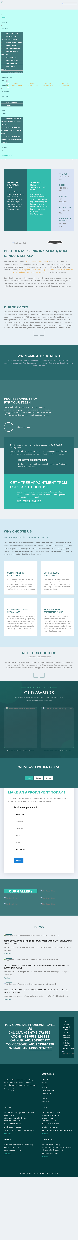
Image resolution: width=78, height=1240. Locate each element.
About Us (45, 1079)
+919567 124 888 (17, 85)
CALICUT (32, 83)
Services (44, 1082)
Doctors (5, 86)
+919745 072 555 (33, 85)
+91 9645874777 (48, 85)
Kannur (48, 778)
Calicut (40, 261)
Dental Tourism (47, 1093)
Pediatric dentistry (38, 269)
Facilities (44, 1088)
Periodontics (9, 272)
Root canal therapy (53, 269)
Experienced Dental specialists (18, 611)
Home (4, 17)
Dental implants (24, 269)
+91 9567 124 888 (36, 1036)
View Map (7, 1133)
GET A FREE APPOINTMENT (29, 501)
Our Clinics (3, 112)
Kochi (46, 261)
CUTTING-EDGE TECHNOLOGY (51, 574)
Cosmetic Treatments (35, 272)
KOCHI (16, 83)
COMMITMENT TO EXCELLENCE (16, 574)
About (4, 23)
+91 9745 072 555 (37, 1032)
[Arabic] (7, 82)
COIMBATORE (65, 83)
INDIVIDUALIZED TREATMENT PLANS (53, 611)
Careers (44, 1099)
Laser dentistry (67, 269)
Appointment (40, 1048)
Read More (7, 953)
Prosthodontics (20, 272)
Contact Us (45, 1101)
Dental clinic (31, 261)
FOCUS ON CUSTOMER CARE (12, 184)
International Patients (49, 1090)
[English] (7, 86)
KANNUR (48, 83)
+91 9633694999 (64, 85)
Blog (43, 1096)
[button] (2, 12)
